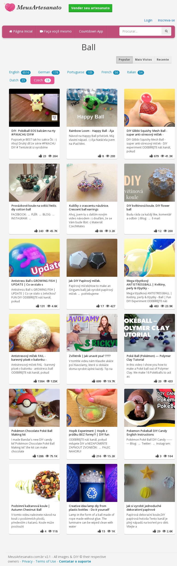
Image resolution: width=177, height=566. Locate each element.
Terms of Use (45, 561)
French (109, 72)
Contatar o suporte (75, 561)
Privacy (27, 561)
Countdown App (91, 31)
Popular (124, 60)
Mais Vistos (143, 60)
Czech (41, 80)
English (19, 72)
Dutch (17, 80)
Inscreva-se (166, 20)
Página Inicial (22, 31)
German (48, 72)
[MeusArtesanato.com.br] (34, 7)
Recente (163, 60)
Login (148, 20)
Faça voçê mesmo (57, 31)
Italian (134, 72)
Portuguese (79, 72)
